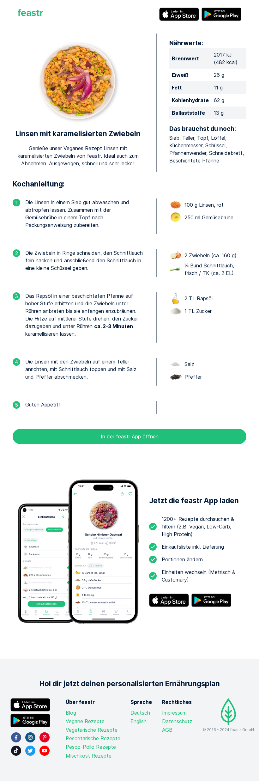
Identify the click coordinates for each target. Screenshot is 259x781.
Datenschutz (177, 721)
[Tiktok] (16, 751)
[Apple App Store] (179, 14)
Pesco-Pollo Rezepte (91, 747)
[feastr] (30, 14)
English (138, 721)
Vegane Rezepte (85, 721)
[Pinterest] (44, 737)
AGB (167, 730)
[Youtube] (44, 751)
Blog (71, 713)
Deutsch (140, 713)
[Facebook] (16, 737)
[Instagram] (30, 737)
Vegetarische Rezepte (91, 730)
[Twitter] (30, 751)
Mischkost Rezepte (88, 756)
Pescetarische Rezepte (93, 738)
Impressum (174, 713)
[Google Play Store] (221, 14)
